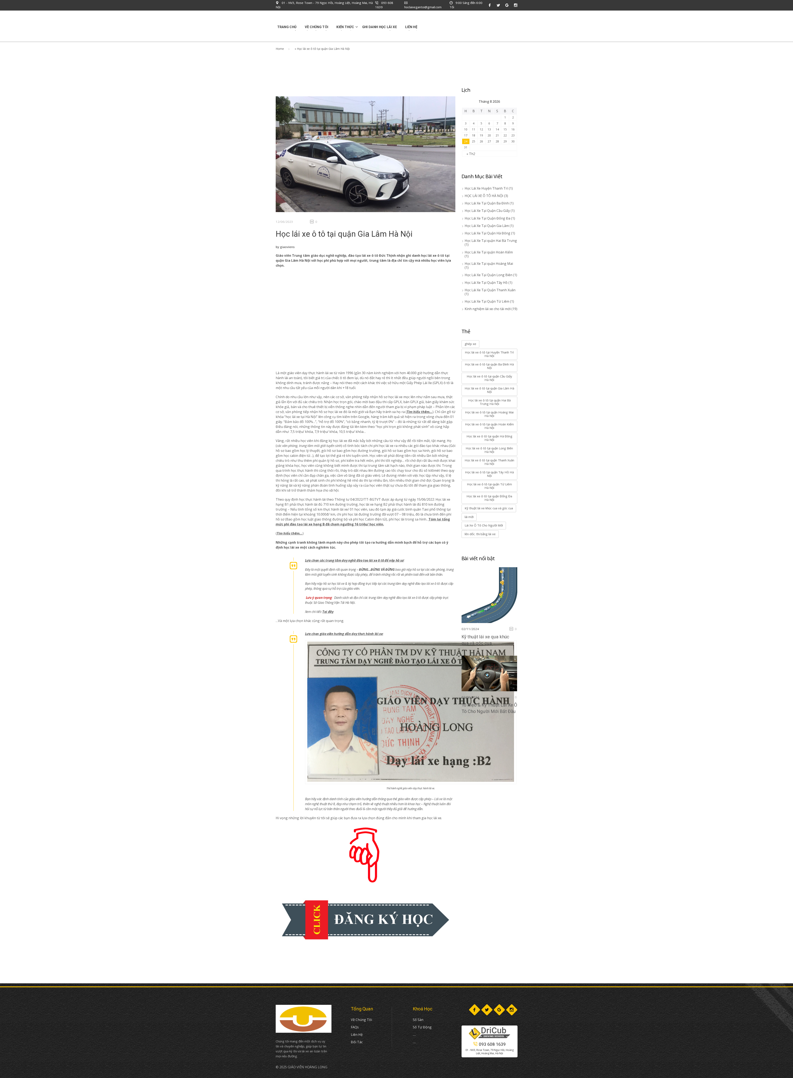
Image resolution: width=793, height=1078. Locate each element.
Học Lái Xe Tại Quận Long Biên (488, 275)
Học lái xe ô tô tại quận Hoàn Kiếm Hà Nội (489, 426)
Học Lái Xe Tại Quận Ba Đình (487, 203)
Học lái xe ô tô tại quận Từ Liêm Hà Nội (489, 486)
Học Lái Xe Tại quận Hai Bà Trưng (491, 240)
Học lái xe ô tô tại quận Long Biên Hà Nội (489, 450)
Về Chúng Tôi (361, 1019)
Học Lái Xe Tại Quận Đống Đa (487, 218)
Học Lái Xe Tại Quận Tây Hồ (486, 282)
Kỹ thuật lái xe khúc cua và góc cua (489, 508)
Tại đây (328, 611)
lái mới (469, 517)
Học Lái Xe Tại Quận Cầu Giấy (487, 210)
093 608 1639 (492, 1044)
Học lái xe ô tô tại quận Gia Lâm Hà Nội (344, 234)
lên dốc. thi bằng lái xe (480, 534)
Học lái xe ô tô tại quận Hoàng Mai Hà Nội (489, 414)
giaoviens (287, 247)
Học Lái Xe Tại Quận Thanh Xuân (490, 290)
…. (414, 1034)
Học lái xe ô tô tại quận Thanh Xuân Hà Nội (489, 462)
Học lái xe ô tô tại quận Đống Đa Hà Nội (489, 498)
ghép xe (470, 344)
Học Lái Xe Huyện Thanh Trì (486, 188)
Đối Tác (357, 1042)
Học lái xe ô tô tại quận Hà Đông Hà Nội (489, 438)
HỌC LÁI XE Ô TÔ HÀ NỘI (484, 195)
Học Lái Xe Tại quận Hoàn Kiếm (489, 252)
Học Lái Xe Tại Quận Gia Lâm (487, 225)
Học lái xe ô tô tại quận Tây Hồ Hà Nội (489, 474)
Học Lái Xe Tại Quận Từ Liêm (487, 301)
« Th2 (471, 154)
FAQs (355, 1027)
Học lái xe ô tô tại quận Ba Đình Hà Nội (489, 366)
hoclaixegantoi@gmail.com (423, 7)
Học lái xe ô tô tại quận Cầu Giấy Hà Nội (489, 378)
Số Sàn (418, 1019)
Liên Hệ (357, 1034)
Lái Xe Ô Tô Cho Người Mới (484, 525)
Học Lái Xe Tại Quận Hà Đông (487, 233)
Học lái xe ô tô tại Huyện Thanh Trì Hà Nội (489, 354)
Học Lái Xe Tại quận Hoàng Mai (489, 263)
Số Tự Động (422, 1027)
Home (280, 49)
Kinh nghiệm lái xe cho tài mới (488, 309)
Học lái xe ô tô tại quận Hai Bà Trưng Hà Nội (489, 402)
